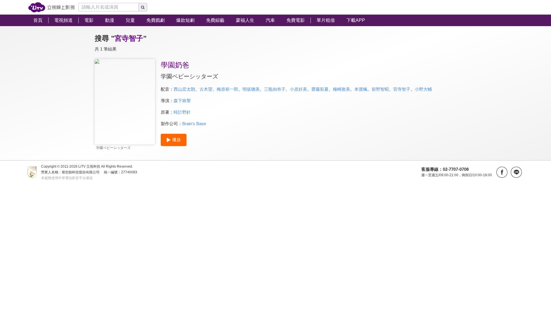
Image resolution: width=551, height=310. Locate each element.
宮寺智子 (401, 89)
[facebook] (502, 172)
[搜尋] (143, 7)
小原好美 (298, 89)
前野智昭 (380, 89)
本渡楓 (360, 89)
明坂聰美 (251, 89)
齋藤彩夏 (320, 89)
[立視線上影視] (51, 7)
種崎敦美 (341, 89)
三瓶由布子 (275, 89)
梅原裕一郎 (227, 89)
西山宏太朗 (184, 89)
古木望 (205, 89)
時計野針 (182, 112)
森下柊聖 (182, 100)
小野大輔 (423, 89)
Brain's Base (194, 123)
